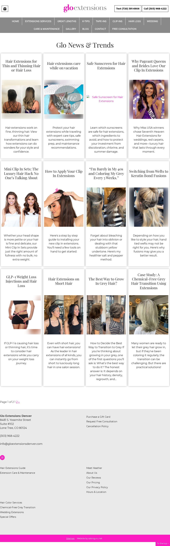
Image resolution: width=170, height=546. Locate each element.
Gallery (71, 28)
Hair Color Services (11, 502)
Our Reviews (93, 477)
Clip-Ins (117, 21)
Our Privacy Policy (97, 487)
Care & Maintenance (47, 28)
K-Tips (86, 21)
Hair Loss (134, 21)
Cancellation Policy (97, 426)
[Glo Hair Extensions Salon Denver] (85, 13)
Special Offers (8, 516)
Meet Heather (94, 468)
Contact (100, 28)
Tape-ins (101, 21)
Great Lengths (66, 21)
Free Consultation (124, 28)
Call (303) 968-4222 (155, 8)
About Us (91, 472)
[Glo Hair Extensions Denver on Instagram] (2, 457)
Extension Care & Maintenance (17, 472)
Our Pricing (93, 482)
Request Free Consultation (101, 421)
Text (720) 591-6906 (127, 8)
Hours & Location (96, 491)
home (15, 21)
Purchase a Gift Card (98, 416)
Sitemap (70, 538)
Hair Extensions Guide (12, 468)
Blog (85, 28)
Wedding (152, 21)
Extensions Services (38, 21)
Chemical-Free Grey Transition (17, 507)
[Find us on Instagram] (5, 9)
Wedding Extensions (12, 512)
